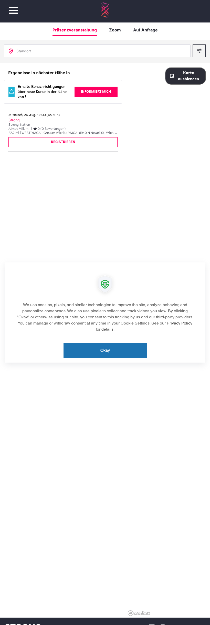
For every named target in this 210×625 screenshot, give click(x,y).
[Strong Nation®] (105, 10)
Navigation (13, 7)
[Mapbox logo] (139, 613)
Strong (14, 120)
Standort (23, 51)
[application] (105, 312)
